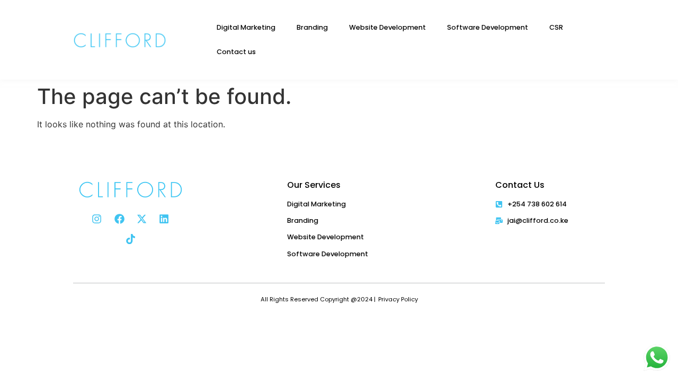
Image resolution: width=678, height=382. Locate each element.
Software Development (487, 27)
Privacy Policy (398, 299)
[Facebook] (119, 219)
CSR (556, 27)
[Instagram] (97, 219)
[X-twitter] (141, 219)
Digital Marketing (246, 27)
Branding (312, 27)
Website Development (387, 27)
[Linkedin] (164, 219)
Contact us (236, 51)
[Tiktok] (130, 239)
